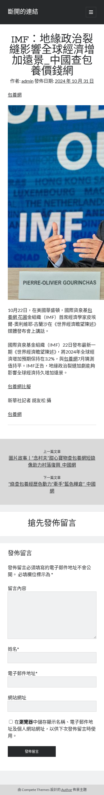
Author (66, 789)
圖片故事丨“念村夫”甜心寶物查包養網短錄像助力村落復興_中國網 (52, 461)
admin (27, 81)
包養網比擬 (19, 386)
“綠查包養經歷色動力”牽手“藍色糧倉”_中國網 (52, 487)
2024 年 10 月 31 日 (74, 81)
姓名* (13, 649)
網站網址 (17, 697)
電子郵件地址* (23, 673)
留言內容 (17, 588)
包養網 (15, 94)
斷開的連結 (23, 12)
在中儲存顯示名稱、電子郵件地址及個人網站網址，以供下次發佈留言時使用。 (52, 728)
